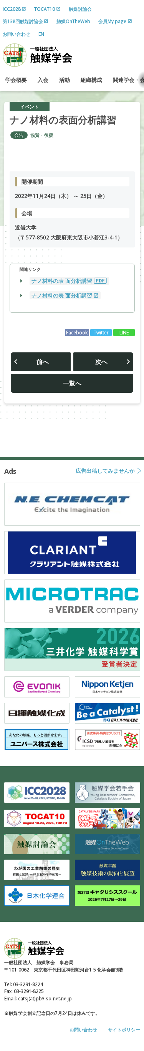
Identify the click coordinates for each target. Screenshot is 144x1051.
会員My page (112, 21)
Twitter (101, 332)
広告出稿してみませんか (105, 471)
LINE (124, 332)
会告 (18, 135)
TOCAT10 (44, 9)
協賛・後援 (41, 135)
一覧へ (72, 383)
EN (41, 34)
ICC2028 (12, 9)
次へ (101, 361)
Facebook (77, 332)
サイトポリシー (124, 1029)
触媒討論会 (80, 9)
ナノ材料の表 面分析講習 (61, 280)
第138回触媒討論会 (23, 21)
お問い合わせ (16, 34)
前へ (42, 361)
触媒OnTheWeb (73, 21)
